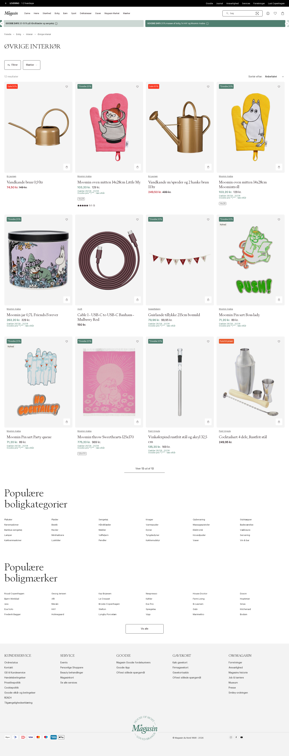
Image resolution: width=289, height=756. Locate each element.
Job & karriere (236, 678)
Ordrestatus (11, 663)
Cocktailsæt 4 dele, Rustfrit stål (243, 437)
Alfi (53, 599)
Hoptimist (245, 599)
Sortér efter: (255, 77)
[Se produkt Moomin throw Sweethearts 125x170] (109, 382)
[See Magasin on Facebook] (236, 738)
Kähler (149, 599)
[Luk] (197, 394)
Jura (6, 604)
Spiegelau (151, 609)
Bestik (55, 525)
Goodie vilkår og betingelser (19, 693)
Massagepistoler (201, 525)
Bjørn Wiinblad (11, 599)
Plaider (55, 519)
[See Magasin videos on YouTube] (241, 738)
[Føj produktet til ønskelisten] (66, 86)
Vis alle (144, 629)
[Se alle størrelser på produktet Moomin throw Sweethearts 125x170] (82, 453)
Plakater (8, 519)
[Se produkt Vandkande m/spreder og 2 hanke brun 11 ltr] (180, 127)
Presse (232, 688)
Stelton (102, 609)
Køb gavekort (180, 663)
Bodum (243, 614)
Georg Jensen (59, 594)
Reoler (55, 530)
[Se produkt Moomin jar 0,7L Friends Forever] (38, 260)
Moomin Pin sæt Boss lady (239, 315)
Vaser (196, 540)
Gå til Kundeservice (14, 673)
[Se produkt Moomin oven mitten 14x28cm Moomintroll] (251, 127)
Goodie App (123, 668)
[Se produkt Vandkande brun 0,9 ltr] (38, 127)
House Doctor (200, 594)
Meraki (55, 604)
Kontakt (8, 668)
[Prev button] (2, 24)
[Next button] (287, 24)
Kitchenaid (245, 609)
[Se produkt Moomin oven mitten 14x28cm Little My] (109, 127)
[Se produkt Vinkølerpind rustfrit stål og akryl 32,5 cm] (180, 382)
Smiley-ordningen (238, 693)
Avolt (79, 309)
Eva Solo (8, 609)
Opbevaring (199, 519)
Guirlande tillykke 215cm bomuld (174, 315)
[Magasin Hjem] (11, 13)
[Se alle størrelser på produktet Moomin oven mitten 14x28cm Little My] (81, 198)
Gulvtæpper (246, 519)
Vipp (148, 614)
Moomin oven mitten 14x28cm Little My (109, 182)
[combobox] (242, 13)
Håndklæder (105, 525)
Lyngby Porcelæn (108, 614)
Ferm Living (199, 599)
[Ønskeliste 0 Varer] (275, 13)
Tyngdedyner (152, 535)
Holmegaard (58, 614)
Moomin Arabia (84, 176)
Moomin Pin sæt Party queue (29, 437)
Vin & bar (244, 540)
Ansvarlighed (232, 4)
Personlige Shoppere (71, 668)
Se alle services (68, 683)
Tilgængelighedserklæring (18, 703)
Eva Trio (150, 604)
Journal (219, 4)
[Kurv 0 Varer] (283, 13)
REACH (8, 698)
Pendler (103, 540)
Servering (245, 535)
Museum (233, 683)
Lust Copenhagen (276, 4)
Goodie (209, 4)
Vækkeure (245, 530)
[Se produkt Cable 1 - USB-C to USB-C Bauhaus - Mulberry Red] (109, 260)
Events (64, 663)
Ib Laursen (11, 176)
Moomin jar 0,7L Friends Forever (32, 315)
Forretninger (259, 4)
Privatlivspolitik (12, 683)
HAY (54, 609)
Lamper (8, 535)
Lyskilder (56, 540)
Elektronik (198, 530)
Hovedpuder (199, 535)
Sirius (243, 604)
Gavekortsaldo (181, 673)
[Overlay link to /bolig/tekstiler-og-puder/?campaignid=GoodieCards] (74, 23)
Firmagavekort (180, 668)
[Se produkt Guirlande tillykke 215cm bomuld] (180, 260)
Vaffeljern (104, 535)
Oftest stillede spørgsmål (130, 673)
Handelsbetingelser (15, 678)
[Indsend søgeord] (227, 13)
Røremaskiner (11, 525)
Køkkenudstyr (153, 540)
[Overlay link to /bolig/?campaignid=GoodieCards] (215, 23)
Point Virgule (154, 431)
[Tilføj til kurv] (66, 167)
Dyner (149, 530)
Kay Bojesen (105, 594)
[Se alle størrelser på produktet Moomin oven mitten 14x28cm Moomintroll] (222, 203)
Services (246, 4)
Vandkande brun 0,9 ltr (25, 182)
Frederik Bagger (12, 614)
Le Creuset (104, 599)
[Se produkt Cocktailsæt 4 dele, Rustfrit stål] (251, 382)
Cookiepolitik (11, 688)
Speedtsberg (154, 309)
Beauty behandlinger (71, 673)
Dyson (243, 594)
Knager (149, 519)
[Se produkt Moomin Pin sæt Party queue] (38, 382)
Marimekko (198, 614)
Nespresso (151, 594)
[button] (268, 13)
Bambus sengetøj (13, 530)
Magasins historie (238, 673)
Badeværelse (246, 525)
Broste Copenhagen (109, 604)
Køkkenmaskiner (13, 540)
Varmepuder (152, 525)
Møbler (102, 530)
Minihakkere (58, 535)
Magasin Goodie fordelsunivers (133, 663)
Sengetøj (103, 519)
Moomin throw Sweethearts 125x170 (105, 437)
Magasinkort (67, 678)
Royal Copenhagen (14, 594)
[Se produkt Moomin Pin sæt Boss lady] (251, 260)
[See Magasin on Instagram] (231, 738)
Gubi (195, 609)
